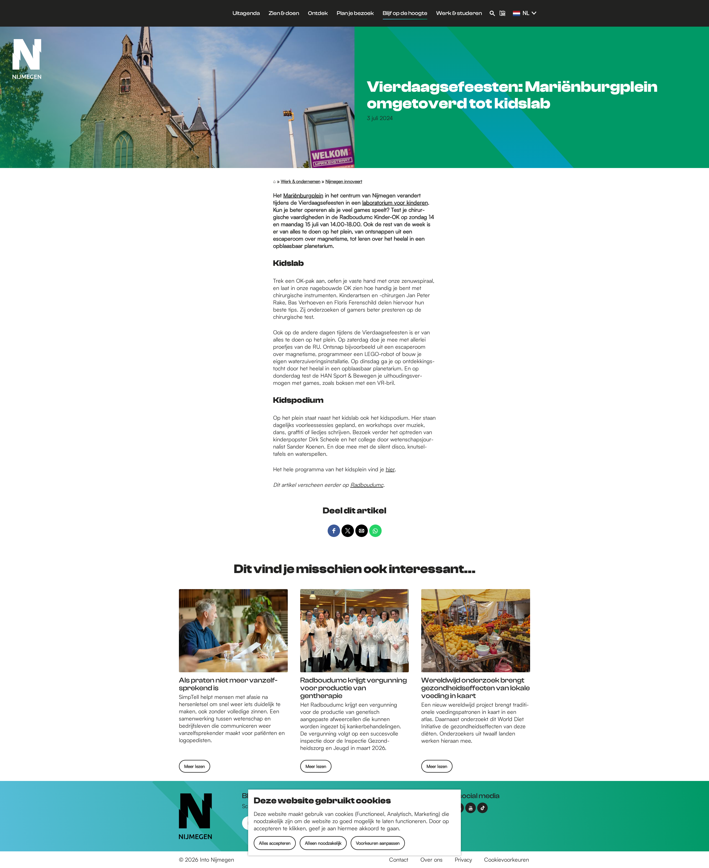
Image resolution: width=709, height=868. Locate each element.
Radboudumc (366, 484)
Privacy (463, 859)
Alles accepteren (275, 843)
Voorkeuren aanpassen (378, 843)
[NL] (516, 13)
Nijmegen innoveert (343, 181)
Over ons (431, 859)
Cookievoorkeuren (506, 859)
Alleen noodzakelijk (323, 843)
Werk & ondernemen (300, 181)
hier (390, 469)
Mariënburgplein (303, 195)
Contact (398, 859)
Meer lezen (194, 768)
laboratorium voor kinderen (395, 202)
